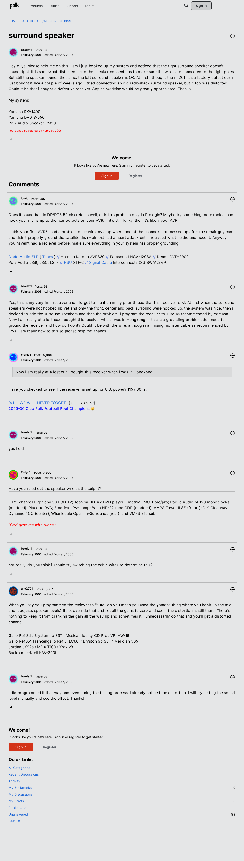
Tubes (47, 256)
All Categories (19, 768)
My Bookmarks (122, 788)
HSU (68, 262)
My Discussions (20, 794)
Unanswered (122, 814)
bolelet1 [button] (26, 50)
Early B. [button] (26, 472)
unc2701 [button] (27, 588)
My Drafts (122, 801)
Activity (14, 781)
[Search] (186, 5)
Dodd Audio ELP (23, 256)
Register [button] (135, 176)
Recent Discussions (24, 774)
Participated (18, 808)
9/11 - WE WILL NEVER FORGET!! (38, 402)
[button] (232, 36)
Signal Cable (100, 262)
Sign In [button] (106, 176)
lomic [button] (24, 198)
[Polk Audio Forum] (15, 6)
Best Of (14, 821)
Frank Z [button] (26, 354)
